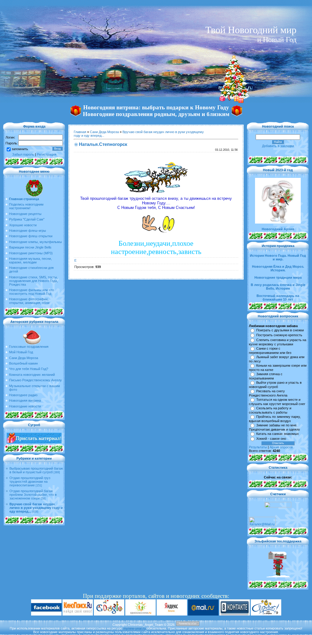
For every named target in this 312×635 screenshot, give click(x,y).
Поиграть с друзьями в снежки (280, 330)
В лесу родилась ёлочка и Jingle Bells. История (278, 286)
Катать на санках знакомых (277, 434)
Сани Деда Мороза (104, 132)
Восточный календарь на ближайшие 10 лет (278, 297)
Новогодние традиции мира (278, 277)
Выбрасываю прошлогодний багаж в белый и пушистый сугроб (36, 470)
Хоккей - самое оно (271, 438)
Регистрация (46, 154)
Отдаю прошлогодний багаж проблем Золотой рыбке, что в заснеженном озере (33, 494)
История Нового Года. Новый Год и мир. (278, 257)
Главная (80, 132)
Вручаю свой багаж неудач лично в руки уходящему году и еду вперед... (36, 507)
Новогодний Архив (278, 229)
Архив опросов (281, 447)
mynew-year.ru (134, 628)
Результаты (258, 447)
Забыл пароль (23, 154)
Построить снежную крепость (279, 335)
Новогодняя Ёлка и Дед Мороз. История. (278, 268)
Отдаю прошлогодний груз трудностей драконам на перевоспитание (29, 481)
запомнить (20, 149)
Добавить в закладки (278, 146)
